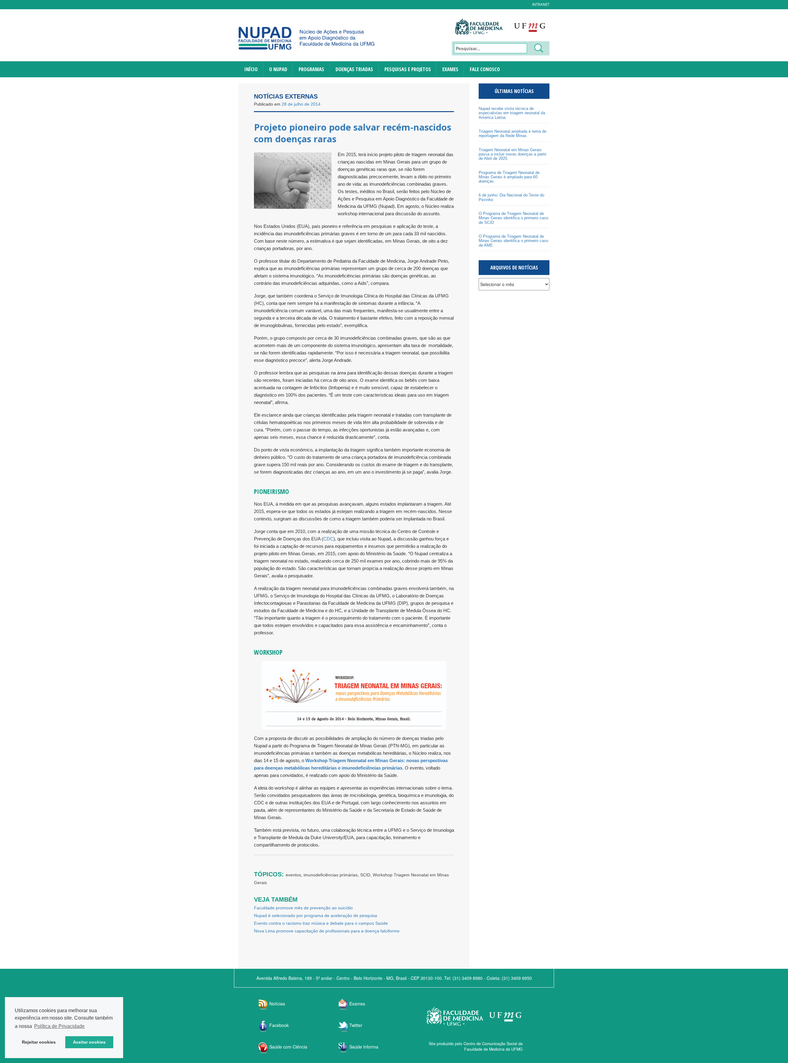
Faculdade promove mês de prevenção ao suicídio (303, 907)
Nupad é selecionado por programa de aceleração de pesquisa (315, 915)
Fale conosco (485, 69)
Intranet (540, 4)
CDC (328, 538)
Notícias (277, 1003)
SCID (365, 874)
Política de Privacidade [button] (59, 1026)
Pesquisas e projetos (407, 69)
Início (251, 69)
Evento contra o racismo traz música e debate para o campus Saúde (321, 923)
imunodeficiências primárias (331, 874)
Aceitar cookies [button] (89, 1042)
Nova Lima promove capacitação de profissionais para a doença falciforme (327, 930)
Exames (450, 69)
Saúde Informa (363, 1047)
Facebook (279, 1025)
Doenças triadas (354, 69)
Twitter (355, 1025)
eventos (293, 874)
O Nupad (278, 69)
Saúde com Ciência (288, 1047)
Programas (311, 69)
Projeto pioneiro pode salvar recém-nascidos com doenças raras (352, 133)
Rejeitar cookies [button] (39, 1042)
